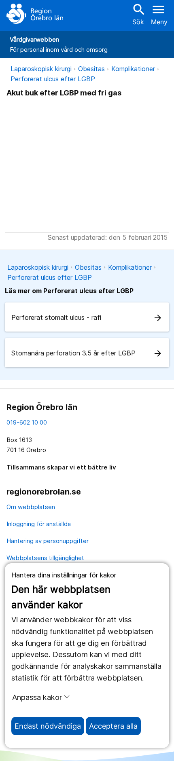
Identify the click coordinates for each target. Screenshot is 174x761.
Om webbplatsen (30, 507)
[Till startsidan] (35, 13)
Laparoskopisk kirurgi (41, 69)
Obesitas (91, 69)
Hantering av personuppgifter (47, 541)
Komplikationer (133, 69)
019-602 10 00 (26, 422)
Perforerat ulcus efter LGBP (53, 79)
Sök (138, 14)
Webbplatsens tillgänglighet (45, 558)
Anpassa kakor (37, 697)
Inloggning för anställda (38, 524)
